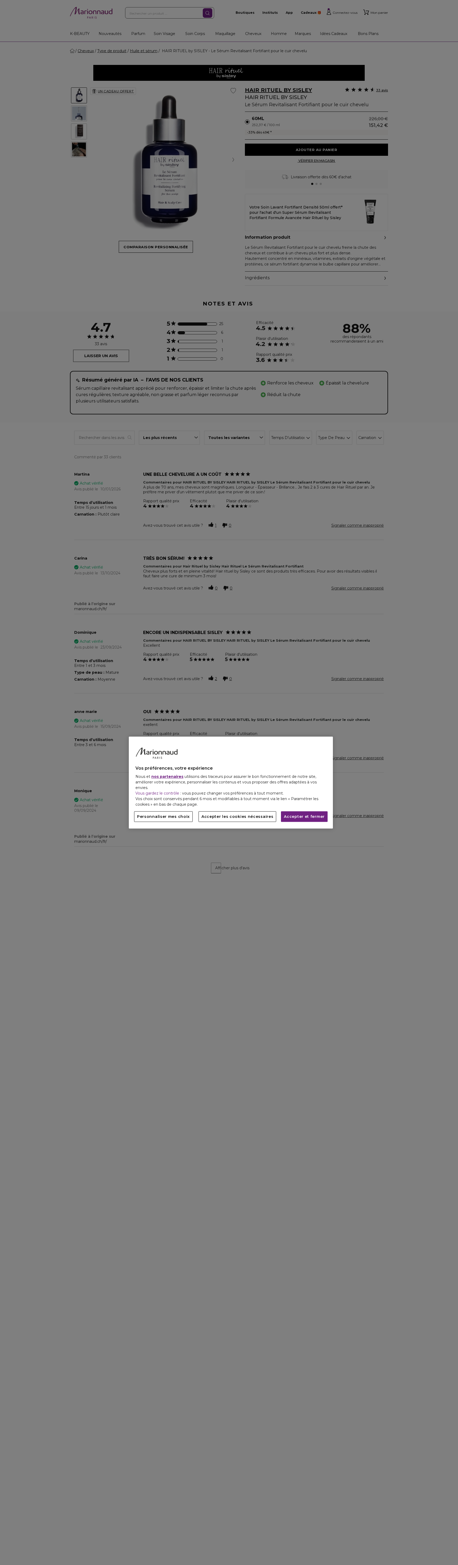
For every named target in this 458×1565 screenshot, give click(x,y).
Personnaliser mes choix (163, 816)
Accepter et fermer (304, 816)
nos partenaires (167, 776)
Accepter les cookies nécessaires (237, 816)
